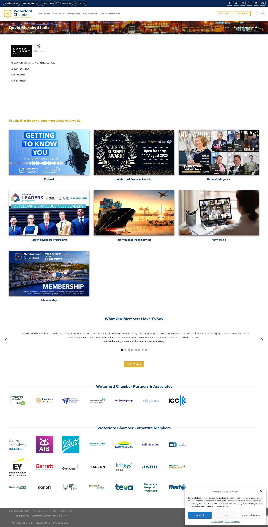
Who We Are (44, 14)
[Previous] (6, 340)
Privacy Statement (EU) (44, 511)
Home (226, 27)
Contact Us (80, 3)
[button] (261, 492)
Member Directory (30, 3)
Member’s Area (11, 3)
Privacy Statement (232, 521)
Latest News (48, 3)
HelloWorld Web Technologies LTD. (51, 523)
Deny (226, 515)
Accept (200, 515)
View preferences (251, 515)
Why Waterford (90, 14)
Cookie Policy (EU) (19, 511)
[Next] (262, 340)
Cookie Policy (217, 521)
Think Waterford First (110, 14)
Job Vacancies (64, 3)
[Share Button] (37, 45)
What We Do (58, 14)
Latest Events (73, 14)
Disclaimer (66, 511)
